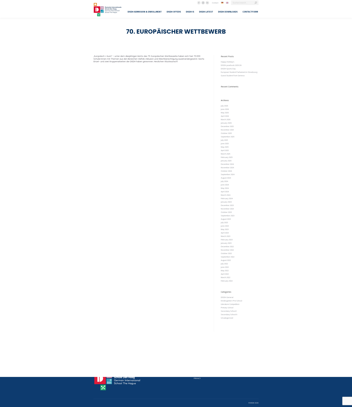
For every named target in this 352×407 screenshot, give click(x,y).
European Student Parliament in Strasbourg (239, 72)
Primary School (227, 307)
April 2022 (225, 274)
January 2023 (226, 243)
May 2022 (225, 270)
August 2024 (226, 178)
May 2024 (225, 188)
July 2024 (224, 181)
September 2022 (227, 257)
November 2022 (227, 250)
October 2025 (226, 133)
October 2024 (226, 171)
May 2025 (225, 147)
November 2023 (227, 208)
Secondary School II (229, 314)
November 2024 (227, 167)
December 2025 (227, 126)
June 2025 (225, 143)
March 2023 (225, 236)
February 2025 (227, 157)
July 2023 (224, 222)
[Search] (256, 2)
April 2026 (225, 116)
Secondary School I (229, 311)
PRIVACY (197, 378)
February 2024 (227, 198)
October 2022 (226, 253)
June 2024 (225, 184)
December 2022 (227, 246)
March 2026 (225, 119)
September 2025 (227, 136)
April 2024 (225, 191)
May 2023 (225, 229)
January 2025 (226, 160)
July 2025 (224, 140)
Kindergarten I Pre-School (231, 300)
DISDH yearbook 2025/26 (231, 65)
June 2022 (225, 267)
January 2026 (226, 123)
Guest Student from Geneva (232, 75)
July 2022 (224, 263)
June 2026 (225, 109)
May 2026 (225, 112)
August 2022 (226, 260)
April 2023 (225, 233)
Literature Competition (230, 304)
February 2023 (227, 239)
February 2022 (227, 281)
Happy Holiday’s (227, 62)
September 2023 (227, 215)
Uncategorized (227, 318)
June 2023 (225, 226)
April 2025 (225, 150)
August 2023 (226, 219)
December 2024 (227, 164)
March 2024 (225, 195)
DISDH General (227, 297)
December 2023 (227, 205)
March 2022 (225, 277)
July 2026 (224, 105)
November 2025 (227, 130)
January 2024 (226, 202)
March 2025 (225, 154)
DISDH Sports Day (228, 68)
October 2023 (226, 212)
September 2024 (227, 174)
